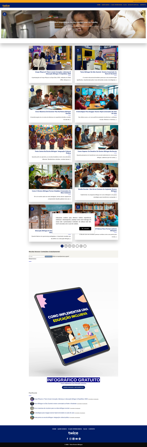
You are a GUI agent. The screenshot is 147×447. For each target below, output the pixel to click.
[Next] (84, 246)
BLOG (85, 429)
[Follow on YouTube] (77, 439)
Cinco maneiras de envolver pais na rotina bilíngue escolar (53, 112)
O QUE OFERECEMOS (75, 429)
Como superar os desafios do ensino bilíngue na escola (97, 151)
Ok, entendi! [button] (85, 228)
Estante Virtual (133, 4)
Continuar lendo (73, 29)
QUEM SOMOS (62, 429)
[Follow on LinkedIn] (73, 439)
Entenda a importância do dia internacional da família (73, 22)
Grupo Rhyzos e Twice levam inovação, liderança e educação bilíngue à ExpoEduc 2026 (53, 73)
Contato (143, 4)
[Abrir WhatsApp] (142, 442)
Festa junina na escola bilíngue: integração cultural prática (53, 152)
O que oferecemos (116, 4)
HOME (54, 429)
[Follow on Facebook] (67, 439)
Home (98, 4)
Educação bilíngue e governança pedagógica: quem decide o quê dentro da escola (53, 231)
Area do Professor (139, 1)
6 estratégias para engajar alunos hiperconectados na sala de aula (96, 112)
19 (81, 246)
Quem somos (105, 4)
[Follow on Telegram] (80, 439)
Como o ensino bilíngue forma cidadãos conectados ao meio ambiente (51, 192)
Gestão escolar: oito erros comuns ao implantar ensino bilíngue (97, 190)
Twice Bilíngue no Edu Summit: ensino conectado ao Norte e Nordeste (98, 73)
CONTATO (92, 429)
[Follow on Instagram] (70, 439)
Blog (125, 4)
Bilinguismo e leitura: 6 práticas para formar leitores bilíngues (98, 230)
